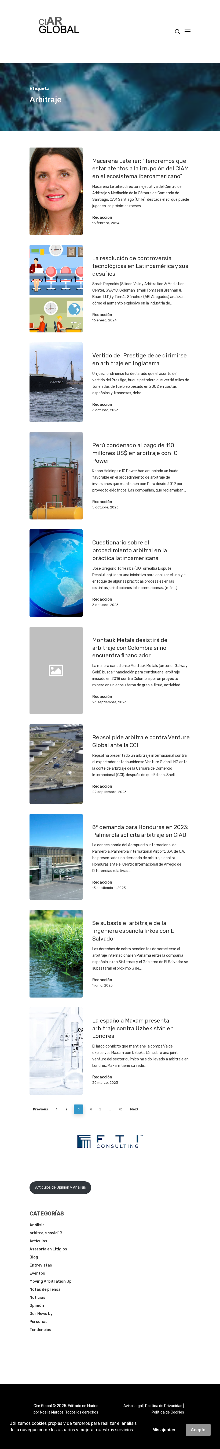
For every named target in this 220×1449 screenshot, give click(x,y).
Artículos (38, 1241)
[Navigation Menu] (187, 31)
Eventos (37, 1273)
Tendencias (40, 1330)
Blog (34, 1257)
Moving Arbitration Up (51, 1281)
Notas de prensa (45, 1289)
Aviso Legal (133, 1406)
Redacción (102, 217)
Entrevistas (41, 1265)
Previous (40, 1109)
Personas (38, 1321)
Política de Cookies (168, 1412)
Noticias (37, 1297)
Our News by (41, 1313)
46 (120, 1109)
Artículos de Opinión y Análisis (60, 1187)
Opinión (37, 1305)
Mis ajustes (163, 1430)
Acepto (198, 1430)
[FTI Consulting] (110, 1162)
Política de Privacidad (163, 1406)
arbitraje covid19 (46, 1233)
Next (134, 1109)
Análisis (37, 1225)
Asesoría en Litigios (48, 1249)
